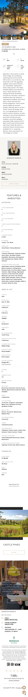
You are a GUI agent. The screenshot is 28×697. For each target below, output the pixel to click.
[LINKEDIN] (14, 671)
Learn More (19, 660)
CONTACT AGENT (14, 183)
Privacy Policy (20, 688)
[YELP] (17, 671)
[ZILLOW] (21, 671)
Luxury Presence (14, 680)
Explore (14, 552)
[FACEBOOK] (6, 671)
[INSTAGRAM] (10, 671)
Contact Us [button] (14, 601)
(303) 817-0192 (6, 169)
